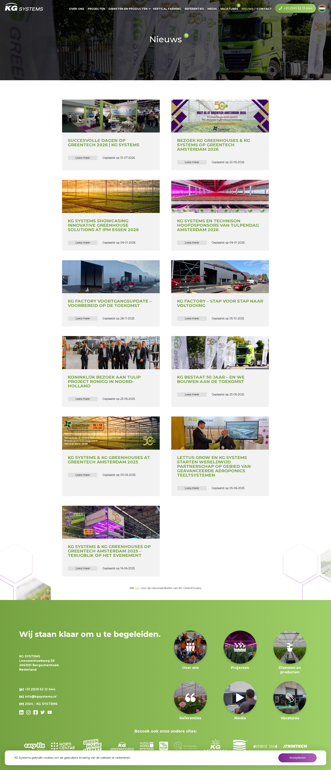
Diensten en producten (128, 9)
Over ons (76, 9)
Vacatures (229, 9)
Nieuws (247, 9)
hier (137, 588)
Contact (264, 9)
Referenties (194, 9)
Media (212, 9)
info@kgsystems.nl (41, 696)
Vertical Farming (167, 9)
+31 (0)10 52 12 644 (297, 8)
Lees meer (82, 158)
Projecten (96, 9)
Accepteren (297, 757)
